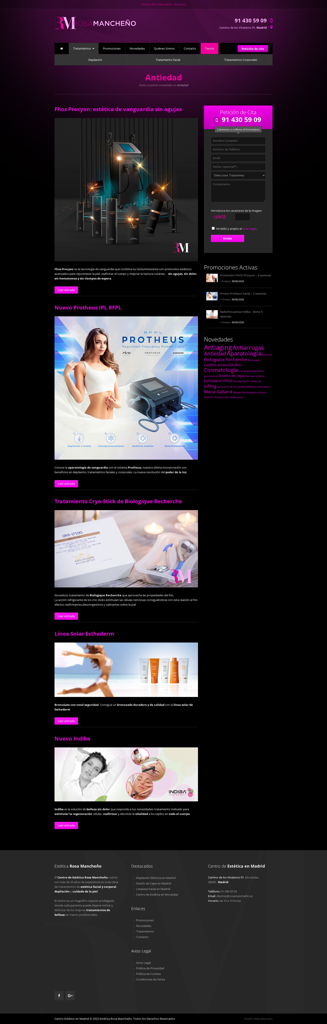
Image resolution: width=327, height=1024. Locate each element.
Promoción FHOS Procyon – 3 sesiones (245, 275)
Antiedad (215, 353)
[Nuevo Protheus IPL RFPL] (126, 388)
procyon (261, 392)
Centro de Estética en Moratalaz (157, 894)
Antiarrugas (248, 347)
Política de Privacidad (150, 968)
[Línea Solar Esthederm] (126, 670)
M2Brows (252, 386)
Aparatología (244, 353)
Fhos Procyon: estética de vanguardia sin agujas (118, 109)
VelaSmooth (236, 397)
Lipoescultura (224, 386)
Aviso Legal (143, 963)
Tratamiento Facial (168, 60)
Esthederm (213, 380)
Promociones (112, 48)
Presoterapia (249, 392)
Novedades (137, 48)
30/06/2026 (232, 281)
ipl (259, 381)
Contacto (190, 48)
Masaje (237, 392)
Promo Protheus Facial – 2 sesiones (243, 293)
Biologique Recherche (225, 359)
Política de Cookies (148, 974)
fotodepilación (241, 381)
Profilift (208, 397)
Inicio (61, 48)
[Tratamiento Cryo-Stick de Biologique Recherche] (126, 548)
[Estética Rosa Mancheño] (95, 32)
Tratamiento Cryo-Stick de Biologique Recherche (118, 501)
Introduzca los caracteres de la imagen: (236, 211)
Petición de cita (253, 49)
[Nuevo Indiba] (126, 774)
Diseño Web (252, 1019)
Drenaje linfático (255, 376)
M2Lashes (264, 386)
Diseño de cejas (232, 375)
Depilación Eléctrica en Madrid (156, 878)
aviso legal (249, 229)
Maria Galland (218, 392)
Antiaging (218, 347)
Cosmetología (221, 369)
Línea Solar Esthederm (84, 633)
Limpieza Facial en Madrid (153, 889)
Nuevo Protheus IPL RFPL (87, 307)
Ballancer (267, 354)
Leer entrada (66, 290)
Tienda (209, 48)
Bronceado (254, 360)
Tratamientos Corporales (240, 60)
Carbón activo (215, 364)
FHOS (227, 380)
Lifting (210, 386)
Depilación (95, 60)
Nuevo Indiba (72, 738)
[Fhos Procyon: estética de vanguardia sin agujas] (126, 189)
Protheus (218, 397)
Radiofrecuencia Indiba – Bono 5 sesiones (241, 314)
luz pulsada (239, 386)
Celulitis (234, 364)
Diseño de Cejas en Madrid (153, 883)
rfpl (226, 397)
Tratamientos (82, 48)
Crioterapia (244, 371)
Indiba (254, 381)
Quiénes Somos (164, 48)
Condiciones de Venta (150, 979)
